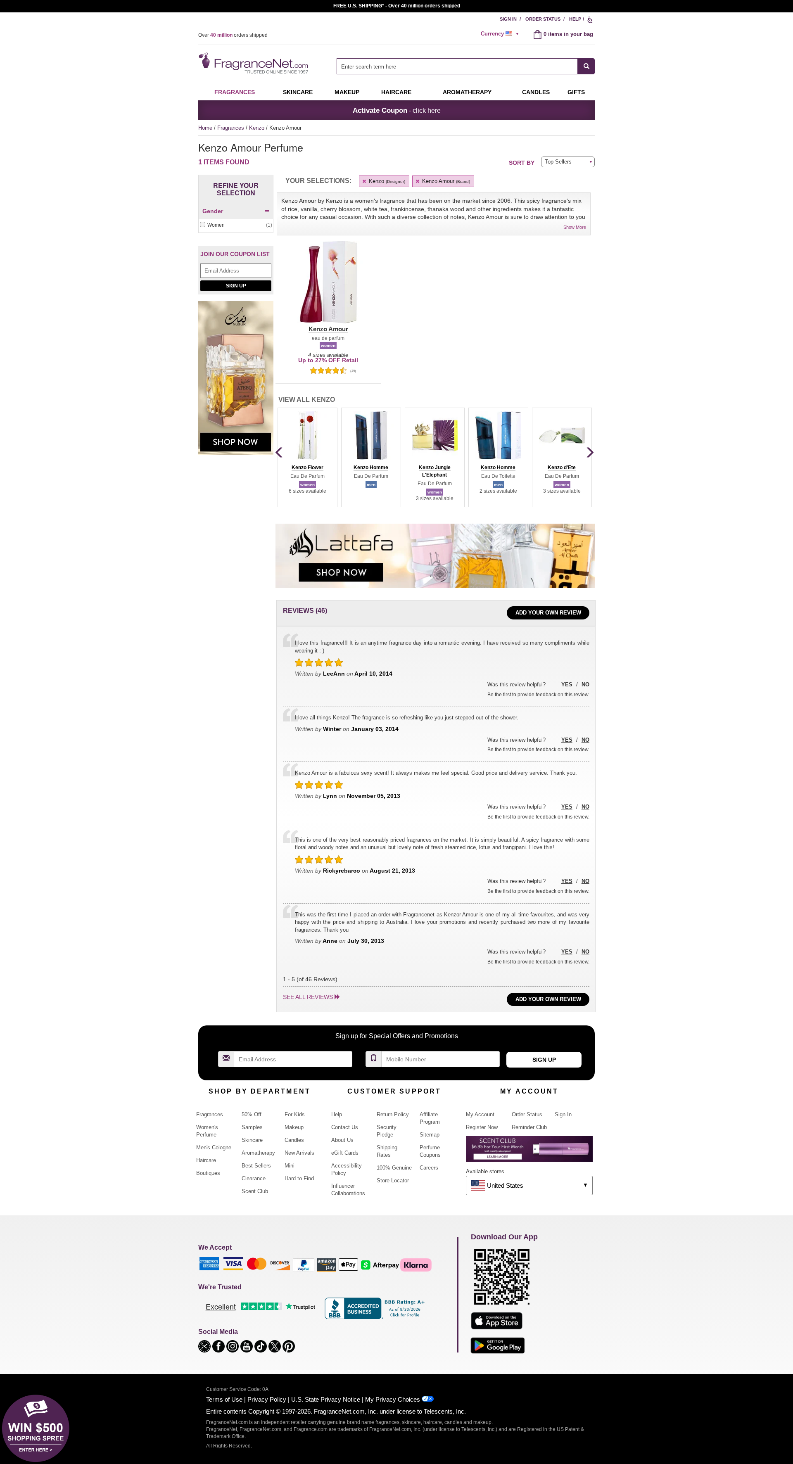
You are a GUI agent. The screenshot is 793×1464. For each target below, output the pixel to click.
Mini (289, 1166)
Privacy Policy (266, 1399)
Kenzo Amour (445, 181)
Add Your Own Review (548, 613)
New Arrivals (299, 1153)
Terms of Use (224, 1399)
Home (205, 128)
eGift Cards (345, 1153)
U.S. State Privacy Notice (325, 1399)
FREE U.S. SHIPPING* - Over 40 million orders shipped (396, 6)
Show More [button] (574, 227)
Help (575, 19)
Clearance (254, 1178)
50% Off (251, 1114)
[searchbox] (457, 66)
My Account (480, 1114)
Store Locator (393, 1180)
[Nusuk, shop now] (235, 382)
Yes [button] (566, 684)
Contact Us (344, 1127)
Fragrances (234, 92)
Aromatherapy (258, 1153)
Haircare (396, 92)
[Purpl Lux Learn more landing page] (529, 1152)
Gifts (576, 92)
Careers (429, 1168)
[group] (307, 457)
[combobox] (466, 66)
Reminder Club (529, 1127)
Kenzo (257, 128)
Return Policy (393, 1114)
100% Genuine (394, 1168)
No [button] (585, 684)
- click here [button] (397, 110)
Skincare (298, 92)
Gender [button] (212, 211)
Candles (294, 1140)
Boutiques (208, 1173)
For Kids (295, 1114)
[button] (328, 287)
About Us (342, 1140)
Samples (252, 1127)
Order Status (542, 19)
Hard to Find (299, 1178)
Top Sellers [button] (558, 162)
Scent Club (255, 1191)
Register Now (482, 1127)
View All (306, 399)
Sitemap (429, 1135)
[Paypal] (303, 1264)
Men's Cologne (213, 1147)
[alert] (501, 33)
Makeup (347, 92)
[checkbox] (235, 225)
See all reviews (308, 997)
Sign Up (236, 286)
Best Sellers (256, 1166)
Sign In (508, 19)
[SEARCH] (586, 66)
